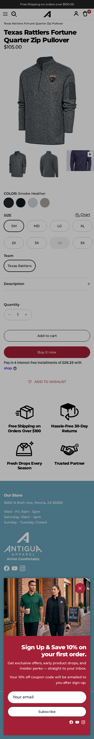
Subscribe (47, 711)
